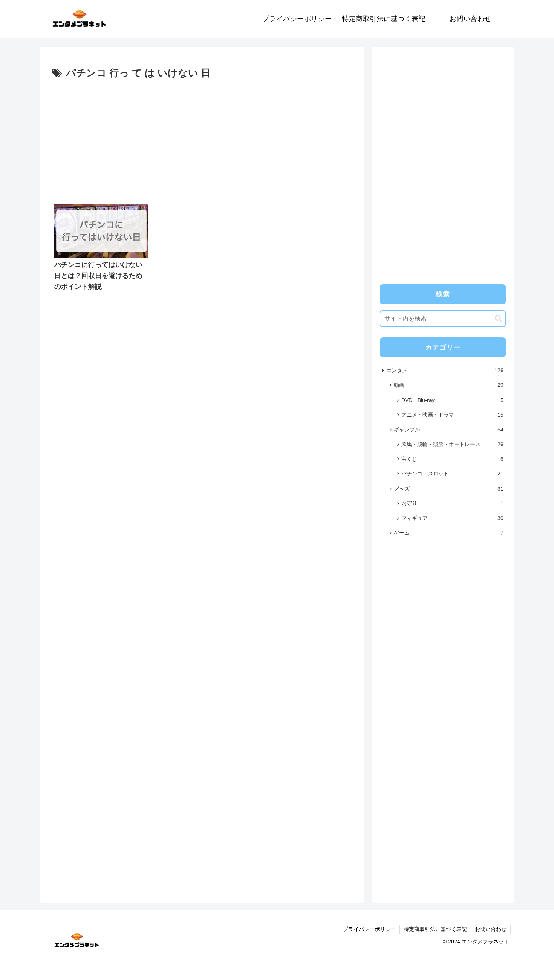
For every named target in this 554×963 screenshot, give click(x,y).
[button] (498, 318)
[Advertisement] (202, 138)
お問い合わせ (491, 929)
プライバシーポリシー (369, 929)
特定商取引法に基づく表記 (435, 929)
